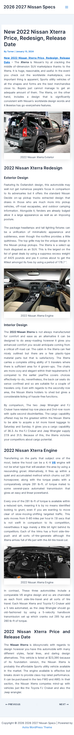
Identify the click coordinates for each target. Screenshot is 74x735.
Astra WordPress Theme (37, 727)
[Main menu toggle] (66, 7)
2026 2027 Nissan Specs (29, 6)
